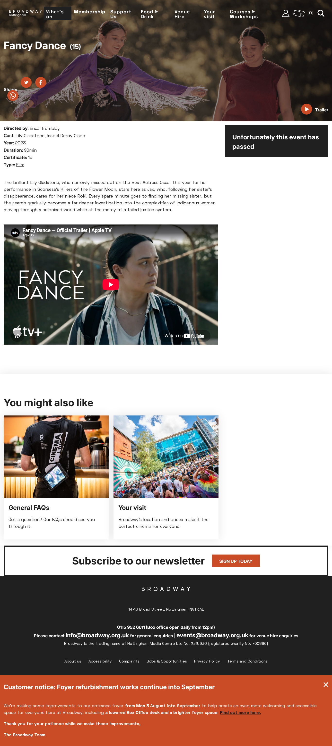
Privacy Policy (207, 661)
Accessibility (100, 661)
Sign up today (236, 561)
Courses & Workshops (244, 14)
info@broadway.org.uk (97, 635)
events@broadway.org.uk (212, 635)
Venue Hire (182, 14)
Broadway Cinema (166, 596)
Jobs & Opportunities (167, 661)
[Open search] (321, 13)
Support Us (120, 14)
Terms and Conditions (247, 661)
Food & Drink (149, 14)
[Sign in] (285, 13)
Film (20, 165)
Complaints (129, 661)
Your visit (209, 14)
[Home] (25, 13)
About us (72, 661)
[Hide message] (325, 685)
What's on (55, 14)
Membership (89, 11)
